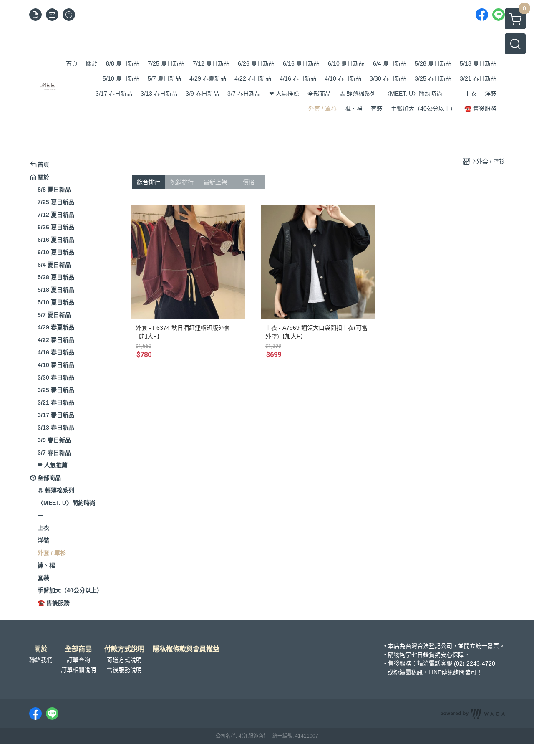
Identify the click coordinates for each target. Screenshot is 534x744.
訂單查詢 (78, 660)
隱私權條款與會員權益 (186, 649)
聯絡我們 (41, 660)
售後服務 (399, 663)
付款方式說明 (124, 649)
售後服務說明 (124, 670)
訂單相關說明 (78, 670)
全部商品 (78, 649)
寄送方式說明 (124, 660)
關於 (41, 649)
